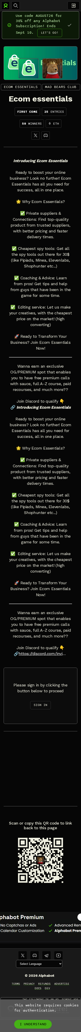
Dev (47, 988)
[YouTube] (58, 955)
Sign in (40, 705)
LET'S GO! (49, 33)
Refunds (44, 983)
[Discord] (45, 135)
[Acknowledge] (69, 25)
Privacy (29, 983)
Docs (38, 988)
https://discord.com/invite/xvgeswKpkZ (43, 654)
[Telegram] (46, 955)
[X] (35, 135)
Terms (16, 983)
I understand (33, 1024)
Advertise (61, 983)
